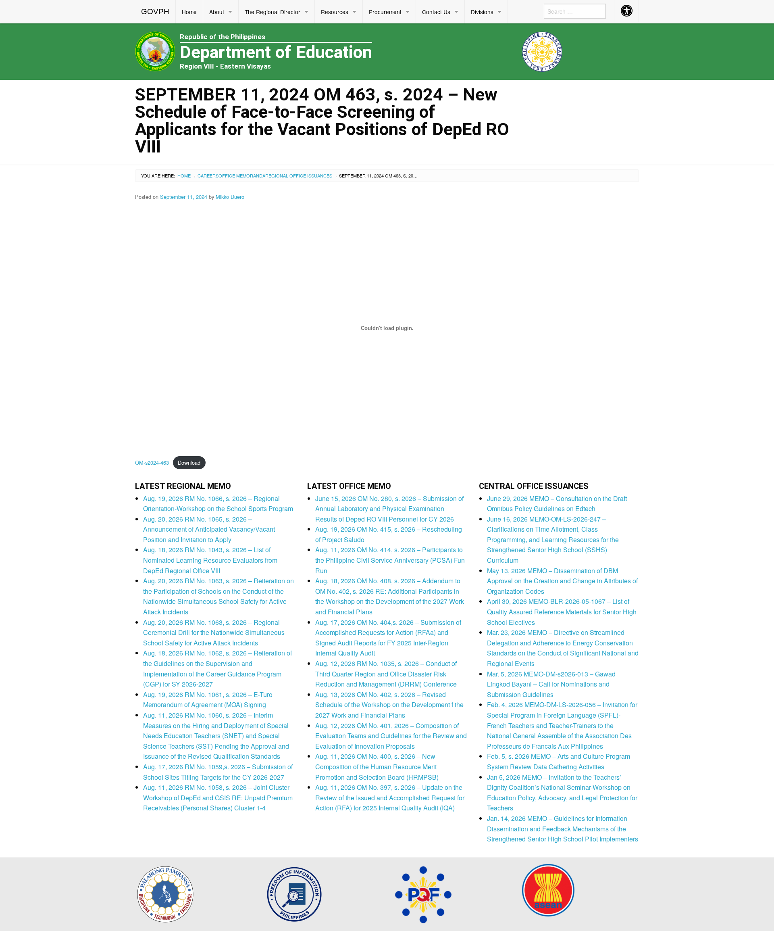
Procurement (385, 12)
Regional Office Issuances (298, 175)
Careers (208, 175)
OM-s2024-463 (152, 462)
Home (189, 12)
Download (189, 462)
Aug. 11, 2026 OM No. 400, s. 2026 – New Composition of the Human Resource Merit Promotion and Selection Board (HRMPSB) (377, 766)
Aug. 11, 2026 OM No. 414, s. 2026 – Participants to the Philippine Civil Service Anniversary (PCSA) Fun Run (390, 560)
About (216, 12)
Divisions (482, 12)
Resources (334, 12)
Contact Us (436, 12)
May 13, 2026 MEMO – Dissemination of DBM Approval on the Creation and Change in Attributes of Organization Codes (562, 581)
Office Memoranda (241, 175)
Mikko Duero (230, 196)
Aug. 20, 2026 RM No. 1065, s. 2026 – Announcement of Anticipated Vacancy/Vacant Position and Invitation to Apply (209, 529)
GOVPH (155, 11)
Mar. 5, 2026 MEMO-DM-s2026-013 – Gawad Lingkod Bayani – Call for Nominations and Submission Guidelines (551, 684)
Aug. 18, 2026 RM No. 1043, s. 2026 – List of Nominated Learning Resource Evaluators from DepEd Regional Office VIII (210, 560)
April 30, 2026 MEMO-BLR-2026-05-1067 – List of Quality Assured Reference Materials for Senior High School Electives (562, 611)
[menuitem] (155, 11)
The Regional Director (272, 12)
